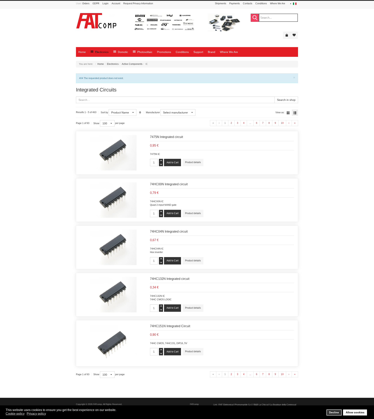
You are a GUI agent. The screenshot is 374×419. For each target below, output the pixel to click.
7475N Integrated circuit (166, 137)
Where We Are (277, 3)
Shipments (220, 3)
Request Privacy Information (138, 3)
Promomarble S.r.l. (243, 404)
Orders (85, 3)
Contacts (247, 3)
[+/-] (140, 112)
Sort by (104, 112)
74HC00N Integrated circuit (169, 184)
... (250, 123)
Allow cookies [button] (355, 412)
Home (100, 64)
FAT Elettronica (226, 404)
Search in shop (286, 99)
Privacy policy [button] (36, 413)
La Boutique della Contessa (283, 404)
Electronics (113, 64)
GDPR (96, 3)
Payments (234, 3)
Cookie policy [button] (15, 413)
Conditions (261, 3)
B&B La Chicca (261, 404)
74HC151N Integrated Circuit (170, 326)
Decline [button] (334, 412)
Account (116, 3)
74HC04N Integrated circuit (169, 231)
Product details (193, 162)
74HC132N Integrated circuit (169, 278)
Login (105, 3)
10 (282, 123)
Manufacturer (153, 112)
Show (96, 123)
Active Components (132, 64)
